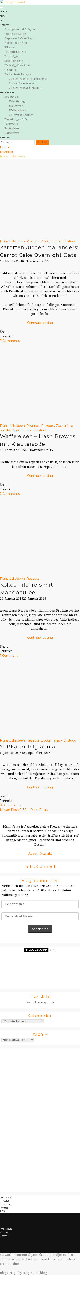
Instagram (6, 1204)
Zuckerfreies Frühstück (58, 241)
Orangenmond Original (20, 29)
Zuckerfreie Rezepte (17, 74)
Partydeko (11, 123)
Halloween (16, 105)
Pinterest (5, 1200)
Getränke (10, 69)
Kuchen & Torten (15, 42)
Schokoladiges (13, 60)
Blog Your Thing (35, 1272)
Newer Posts (9, 810)
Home (3, 11)
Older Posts (39, 810)
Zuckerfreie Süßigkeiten (25, 87)
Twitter (4, 1207)
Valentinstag (17, 101)
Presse (3, 1235)
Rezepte (4, 24)
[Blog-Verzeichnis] (40, 1117)
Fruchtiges (11, 56)
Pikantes (9, 47)
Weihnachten (17, 110)
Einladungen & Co (16, 119)
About (32, 853)
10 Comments (10, 805)
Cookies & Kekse (15, 33)
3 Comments (10, 341)
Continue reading (40, 323)
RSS (2, 1211)
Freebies (4, 137)
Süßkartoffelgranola (27, 747)
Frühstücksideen (15, 51)
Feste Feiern (7, 92)
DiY (2, 20)
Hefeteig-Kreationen (17, 65)
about (3, 15)
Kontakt (46, 853)
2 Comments (10, 494)
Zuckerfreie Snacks (21, 83)
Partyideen (11, 128)
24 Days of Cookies (21, 114)
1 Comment (9, 656)
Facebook (5, 1197)
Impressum (6, 1228)
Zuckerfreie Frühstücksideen (28, 78)
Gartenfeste (11, 132)
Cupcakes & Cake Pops (19, 38)
